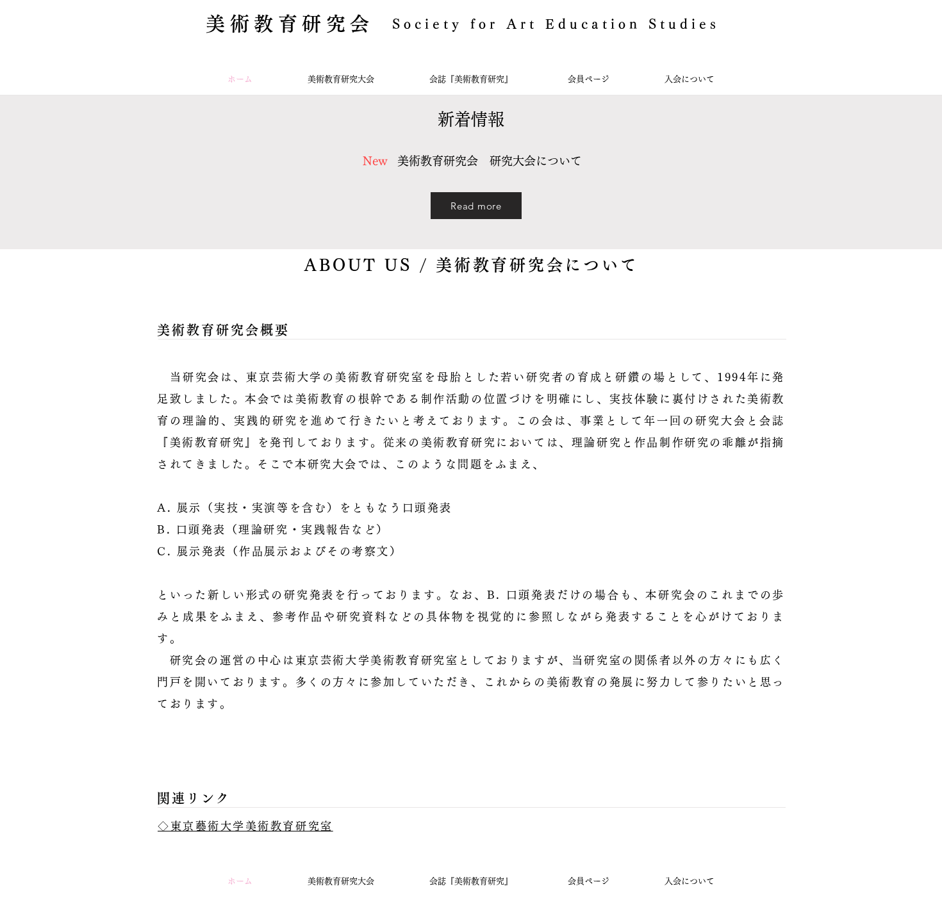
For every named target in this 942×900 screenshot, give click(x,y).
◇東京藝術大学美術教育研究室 (245, 826)
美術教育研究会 (290, 23)
